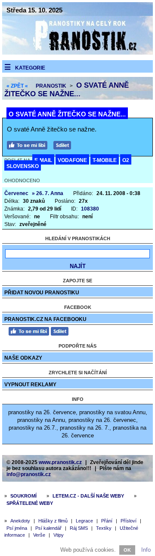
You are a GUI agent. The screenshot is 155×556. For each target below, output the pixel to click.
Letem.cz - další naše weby (88, 495)
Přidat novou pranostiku (41, 293)
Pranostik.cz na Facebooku (45, 319)
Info (146, 550)
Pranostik (51, 86)
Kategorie (30, 68)
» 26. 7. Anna (47, 193)
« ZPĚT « (17, 86)
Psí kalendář (48, 528)
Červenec (16, 193)
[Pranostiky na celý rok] (77, 52)
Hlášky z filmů (53, 520)
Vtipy (58, 535)
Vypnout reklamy (30, 385)
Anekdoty (20, 520)
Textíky (104, 528)
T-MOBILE (105, 160)
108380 (90, 209)
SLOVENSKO (22, 166)
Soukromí (23, 495)
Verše (39, 535)
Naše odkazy (23, 358)
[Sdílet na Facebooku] (64, 144)
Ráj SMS (79, 528)
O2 (125, 160)
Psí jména (16, 528)
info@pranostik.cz (28, 474)
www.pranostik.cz (60, 462)
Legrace (84, 520)
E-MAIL (43, 160)
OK (127, 550)
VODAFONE (72, 160)
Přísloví (128, 520)
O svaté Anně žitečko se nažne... (66, 89)
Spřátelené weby (29, 503)
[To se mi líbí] (29, 144)
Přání (106, 520)
